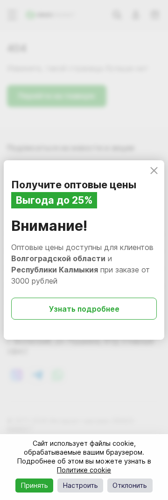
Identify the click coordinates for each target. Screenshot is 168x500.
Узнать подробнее (84, 309)
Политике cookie (84, 470)
